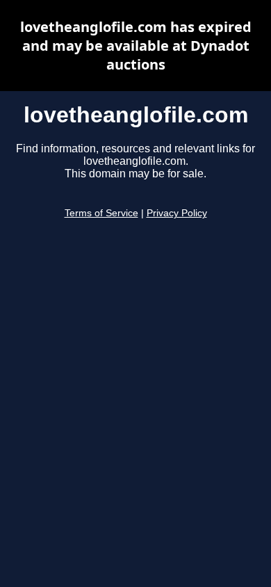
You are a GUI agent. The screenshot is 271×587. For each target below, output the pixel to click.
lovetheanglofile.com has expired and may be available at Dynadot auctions (136, 45)
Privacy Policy (177, 213)
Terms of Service (101, 213)
